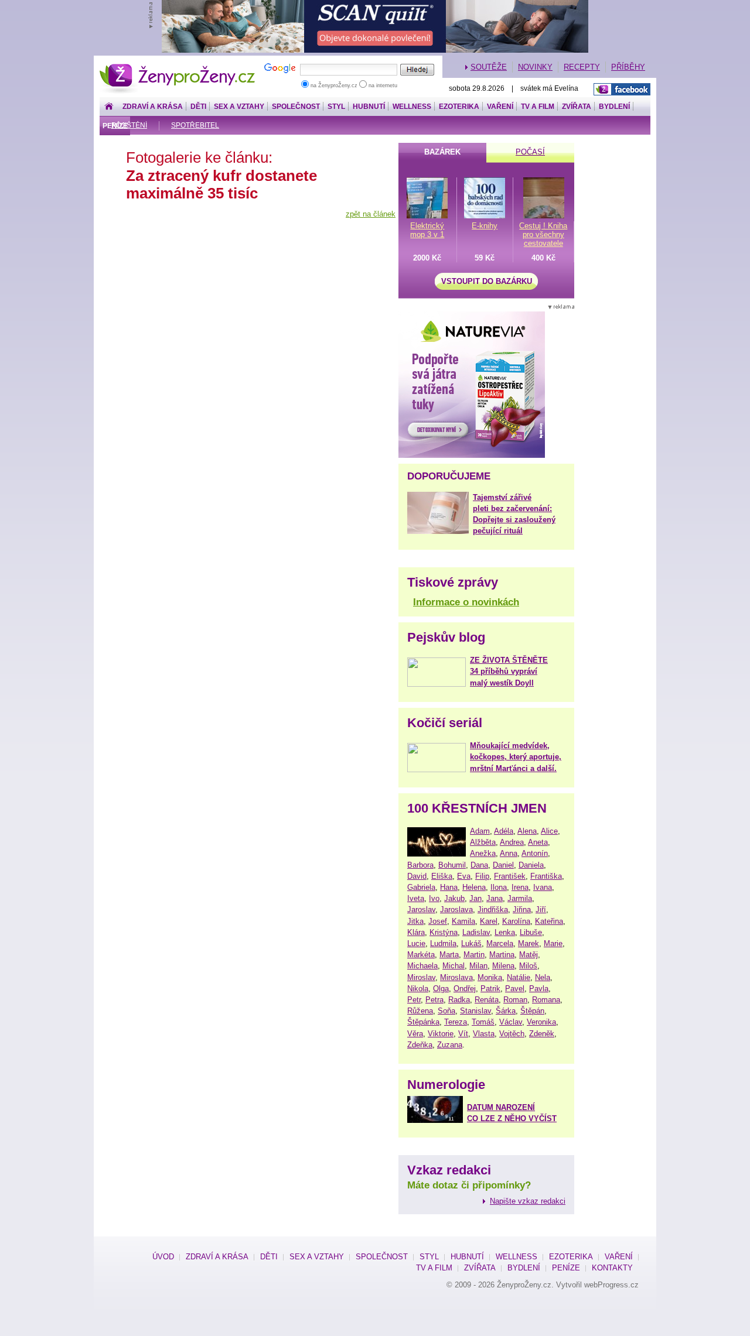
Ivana (542, 887)
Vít (463, 1033)
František (510, 876)
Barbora (420, 865)
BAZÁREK (442, 152)
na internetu (382, 85)
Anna (508, 853)
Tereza (455, 1022)
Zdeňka (419, 1044)
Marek (528, 943)
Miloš (528, 965)
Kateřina (549, 921)
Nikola (417, 988)
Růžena (420, 1010)
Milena (503, 965)
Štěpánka (423, 1022)
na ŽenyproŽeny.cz (334, 85)
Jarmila (519, 898)
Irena (520, 887)
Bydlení (614, 106)
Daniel (503, 865)
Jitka (415, 921)
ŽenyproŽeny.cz (178, 67)
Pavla (538, 988)
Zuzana (449, 1044)
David (417, 876)
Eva (464, 876)
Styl (336, 106)
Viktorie (441, 1033)
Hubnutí (369, 106)
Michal (453, 965)
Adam (480, 831)
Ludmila (443, 943)
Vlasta (484, 1033)
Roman (515, 999)
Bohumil (452, 865)
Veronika (541, 1022)
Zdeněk (541, 1033)
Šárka (506, 1010)
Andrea (512, 842)
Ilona (498, 887)
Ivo (434, 898)
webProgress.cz (611, 1284)
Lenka (505, 932)
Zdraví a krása (152, 106)
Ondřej (465, 988)
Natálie (518, 977)
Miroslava (456, 977)
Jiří (541, 909)
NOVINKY (535, 67)
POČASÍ (530, 152)
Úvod (163, 1256)
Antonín (534, 853)
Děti (198, 106)
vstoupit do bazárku (486, 281)
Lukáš (471, 943)
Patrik (490, 988)
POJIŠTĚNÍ (129, 125)
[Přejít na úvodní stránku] (109, 107)
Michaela (422, 965)
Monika (490, 977)
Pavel (514, 988)
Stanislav (475, 1010)
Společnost (296, 106)
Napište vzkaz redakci (527, 1201)
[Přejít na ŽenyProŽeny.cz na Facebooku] (622, 89)
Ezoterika (459, 106)
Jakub (454, 898)
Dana (479, 865)
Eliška (441, 876)
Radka (459, 999)
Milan (478, 965)
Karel (488, 921)
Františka (546, 876)
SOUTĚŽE (489, 67)
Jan (475, 898)
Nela (542, 977)
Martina (501, 954)
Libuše (531, 932)
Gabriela (421, 887)
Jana (494, 898)
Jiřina (522, 909)
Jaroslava (456, 909)
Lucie (416, 943)
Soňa (446, 1010)
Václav (510, 1022)
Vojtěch (511, 1033)
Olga (441, 988)
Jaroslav (421, 909)
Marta (449, 954)
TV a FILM (537, 106)
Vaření (500, 106)
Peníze (566, 1267)
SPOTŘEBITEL (195, 125)
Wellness (412, 106)
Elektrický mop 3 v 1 (427, 230)
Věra (415, 1033)
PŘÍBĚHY (628, 67)
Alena (527, 831)
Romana (546, 999)
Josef (437, 921)
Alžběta (483, 842)
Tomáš (483, 1022)
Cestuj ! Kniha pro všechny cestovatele (543, 234)
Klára (416, 932)
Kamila (463, 921)
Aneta (538, 842)
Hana (449, 887)
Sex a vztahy (239, 106)
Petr (414, 999)
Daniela (531, 865)
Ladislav (476, 932)
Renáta (487, 999)
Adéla (503, 831)
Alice (549, 831)
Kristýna (443, 932)
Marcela (499, 943)
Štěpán (532, 1010)
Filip (482, 876)
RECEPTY (582, 67)
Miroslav (421, 977)
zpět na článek (371, 214)
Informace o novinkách (466, 602)
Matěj (528, 954)
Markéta (421, 954)
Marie (553, 943)
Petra (434, 999)
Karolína (516, 921)
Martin (474, 954)
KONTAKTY (612, 1267)
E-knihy (484, 225)
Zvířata (576, 106)
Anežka (483, 853)
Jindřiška (493, 909)
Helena (474, 887)
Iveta (415, 898)
